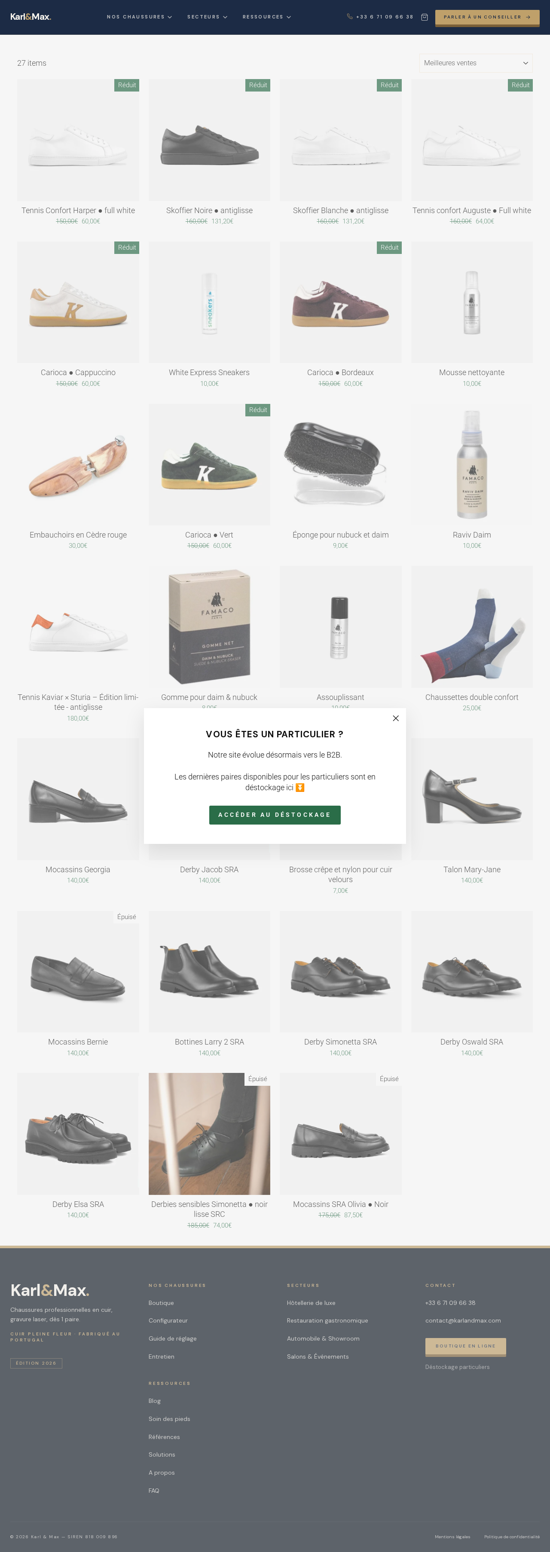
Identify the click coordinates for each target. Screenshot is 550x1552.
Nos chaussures (136, 17)
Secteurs (203, 17)
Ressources (263, 17)
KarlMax (30, 17)
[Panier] (424, 17)
